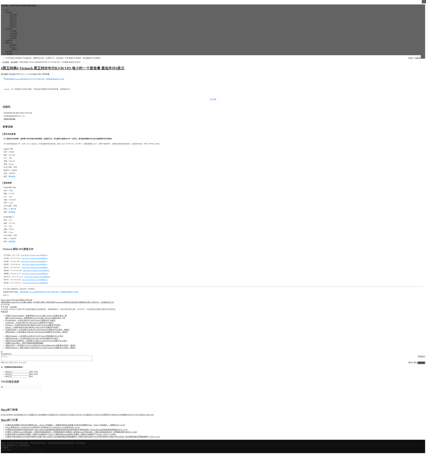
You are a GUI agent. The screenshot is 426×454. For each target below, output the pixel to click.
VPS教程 (8, 29)
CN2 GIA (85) (136, 415)
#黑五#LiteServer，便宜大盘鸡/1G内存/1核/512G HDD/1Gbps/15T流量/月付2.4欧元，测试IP (40, 348)
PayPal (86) (118, 415)
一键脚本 (13, 49)
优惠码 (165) (46, 415)
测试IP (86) (127, 415)
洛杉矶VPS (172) (23, 415)
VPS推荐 (8, 12)
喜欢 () (6, 295)
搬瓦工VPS (14, 448)
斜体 (20, 362)
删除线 (11, 362)
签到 (24, 362)
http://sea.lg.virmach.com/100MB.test (35, 274)
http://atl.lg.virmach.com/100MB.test (37, 277)
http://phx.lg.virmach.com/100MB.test (36, 270)
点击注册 (213, 99)
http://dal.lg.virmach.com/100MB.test (34, 261)
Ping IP (12, 47)
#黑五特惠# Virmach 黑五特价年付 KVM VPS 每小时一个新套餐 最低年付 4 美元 (49, 292)
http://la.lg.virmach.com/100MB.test (34, 264)
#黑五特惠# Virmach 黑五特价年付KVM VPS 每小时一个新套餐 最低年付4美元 (62, 68)
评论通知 (414, 363)
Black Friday (5, 300)
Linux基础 (14, 33)
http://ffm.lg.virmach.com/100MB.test (34, 255)
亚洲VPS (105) (92, 415)
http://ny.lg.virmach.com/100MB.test (35, 258)
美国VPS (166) (35, 415)
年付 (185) (13, 415)
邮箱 (7, 374)
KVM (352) (5, 415)
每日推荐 (13, 15)
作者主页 (4, 312)
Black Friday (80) (147, 415)
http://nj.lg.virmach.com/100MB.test (34, 280)
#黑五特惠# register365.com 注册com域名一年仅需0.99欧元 (23, 302)
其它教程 (13, 38)
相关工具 (8, 43)
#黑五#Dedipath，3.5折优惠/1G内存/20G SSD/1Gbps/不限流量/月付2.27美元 (34, 336)
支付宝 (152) (66, 415)
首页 (7, 10)
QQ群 (410, 58)
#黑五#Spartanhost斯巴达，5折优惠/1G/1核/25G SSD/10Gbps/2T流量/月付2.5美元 (36, 341)
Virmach (7, 89)
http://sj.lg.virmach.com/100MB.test (35, 283)
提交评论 (421, 363)
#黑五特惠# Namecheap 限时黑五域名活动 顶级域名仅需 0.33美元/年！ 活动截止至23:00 (80, 302)
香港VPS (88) (109, 415)
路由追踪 (13, 45)
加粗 (6, 362)
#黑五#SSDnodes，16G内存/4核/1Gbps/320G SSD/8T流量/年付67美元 (31, 338)
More (4, 409)
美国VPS (13, 22)
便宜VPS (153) (56, 415)
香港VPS (13, 19)
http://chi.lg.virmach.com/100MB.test (35, 267)
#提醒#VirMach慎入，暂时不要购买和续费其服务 (24, 343)
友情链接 (8, 52)
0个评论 (33, 74)
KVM (12, 300)
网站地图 (39, 450)
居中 (16, 362)
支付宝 (29, 300)
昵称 (7, 372)
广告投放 (8, 54)
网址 (7, 376)
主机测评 (8, 40)
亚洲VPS (13, 24)
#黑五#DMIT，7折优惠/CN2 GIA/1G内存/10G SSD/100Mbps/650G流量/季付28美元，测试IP (40, 345)
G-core (25, 448)
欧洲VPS (13, 26)
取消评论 (421, 356)
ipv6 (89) (101, 415)
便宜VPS (13, 17)
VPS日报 (11, 74)
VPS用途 (13, 36)
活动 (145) (75, 415)
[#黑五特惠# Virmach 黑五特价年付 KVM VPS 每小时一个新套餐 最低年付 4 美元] (34, 79)
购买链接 (12, 176)
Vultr (21, 448)
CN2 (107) (83, 415)
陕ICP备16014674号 (27, 450)
